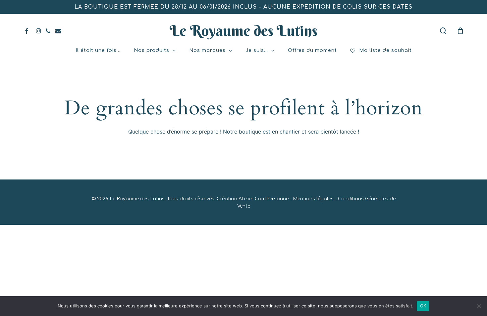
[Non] (478, 306)
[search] (443, 30)
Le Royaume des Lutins (243, 30)
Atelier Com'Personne (264, 198)
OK (423, 305)
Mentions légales (313, 198)
